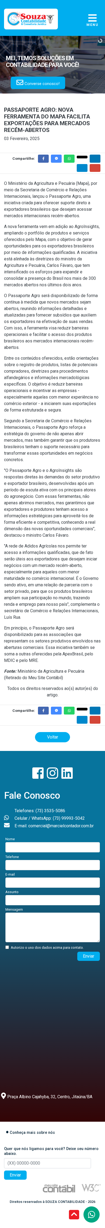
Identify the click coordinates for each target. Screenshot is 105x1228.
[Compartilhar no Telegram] (82, 168)
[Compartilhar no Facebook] (43, 158)
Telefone (12, 857)
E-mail (10, 874)
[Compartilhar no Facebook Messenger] (56, 158)
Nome (10, 839)
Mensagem (14, 909)
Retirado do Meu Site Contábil (33, 677)
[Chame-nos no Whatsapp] (91, 1214)
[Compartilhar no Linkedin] (95, 158)
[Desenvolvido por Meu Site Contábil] (59, 1187)
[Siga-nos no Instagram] (53, 776)
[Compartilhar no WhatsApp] (69, 158)
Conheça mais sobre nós (32, 1132)
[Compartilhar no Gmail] (95, 168)
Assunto (12, 892)
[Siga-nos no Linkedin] (67, 776)
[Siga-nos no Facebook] (38, 776)
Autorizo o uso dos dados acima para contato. (47, 947)
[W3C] (91, 1187)
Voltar (52, 737)
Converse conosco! (41, 83)
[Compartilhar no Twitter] (82, 157)
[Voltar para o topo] (74, 1215)
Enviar (88, 956)
